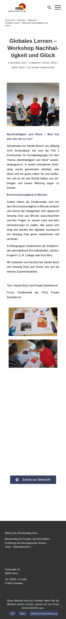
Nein (22, 613)
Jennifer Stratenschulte (43, 67)
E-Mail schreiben (14, 583)
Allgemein (36, 62)
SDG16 (46, 62)
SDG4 (22, 67)
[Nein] (61, 607)
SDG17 (54, 62)
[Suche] (47, 7)
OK (12, 613)
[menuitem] (47, 7)
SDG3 (15, 67)
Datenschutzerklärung (44, 613)
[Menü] (56, 7)
